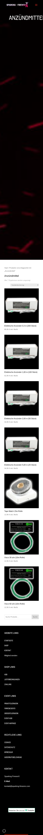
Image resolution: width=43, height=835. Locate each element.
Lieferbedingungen (12, 679)
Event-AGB (8, 718)
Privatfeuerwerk (11, 703)
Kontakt (7, 650)
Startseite (8, 641)
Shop (6, 645)
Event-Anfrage (10, 723)
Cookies (7, 742)
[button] (4, 831)
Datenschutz (9, 747)
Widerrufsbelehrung (13, 757)
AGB (5, 674)
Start (6, 268)
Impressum (8, 752)
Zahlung (7, 684)
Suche (35, 617)
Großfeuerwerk (11, 713)
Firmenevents (9, 708)
